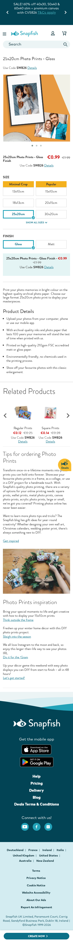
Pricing (37, 783)
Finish (8, 236)
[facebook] (38, 825)
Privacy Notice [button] (36, 878)
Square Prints (50, 428)
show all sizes (35, 222)
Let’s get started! (14, 678)
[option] (18, 188)
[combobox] (36, 44)
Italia (60, 850)
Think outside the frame (18, 620)
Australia (25, 861)
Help (36, 776)
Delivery (36, 790)
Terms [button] (36, 870)
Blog (36, 797)
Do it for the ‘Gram (15, 657)
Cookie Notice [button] (36, 885)
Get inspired (11, 540)
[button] (5, 33)
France (33, 850)
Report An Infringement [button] (36, 907)
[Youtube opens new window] (27, 825)
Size (6, 177)
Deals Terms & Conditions (36, 804)
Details (32, 67)
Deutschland (15, 850)
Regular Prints (23, 428)
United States (48, 855)
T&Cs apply (47, 12)
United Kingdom (24, 855)
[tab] (32, 145)
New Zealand (45, 861)
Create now (36, 936)
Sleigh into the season (17, 636)
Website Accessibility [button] (36, 892)
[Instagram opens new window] (50, 825)
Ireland (47, 850)
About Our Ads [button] (36, 900)
